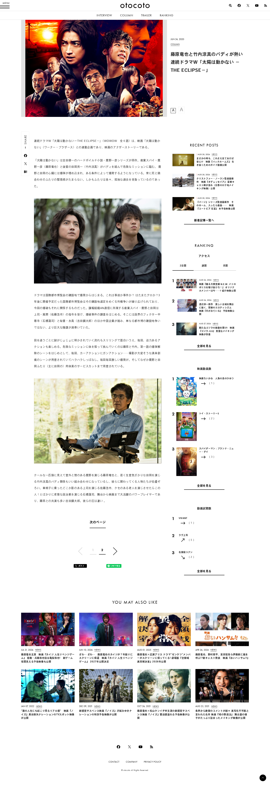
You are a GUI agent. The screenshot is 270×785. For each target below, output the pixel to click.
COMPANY (131, 761)
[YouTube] (256, 5)
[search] (230, 5)
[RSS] (265, 5)
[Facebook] (239, 5)
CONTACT (114, 761)
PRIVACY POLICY (152, 761)
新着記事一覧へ (204, 220)
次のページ (98, 522)
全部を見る (204, 346)
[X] (248, 5)
